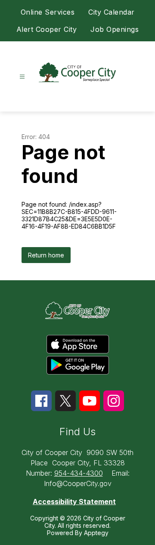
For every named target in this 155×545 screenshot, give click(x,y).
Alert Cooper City (46, 29)
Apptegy (96, 532)
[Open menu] (22, 77)
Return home (46, 255)
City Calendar (111, 12)
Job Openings (114, 29)
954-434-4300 (78, 473)
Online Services (48, 12)
